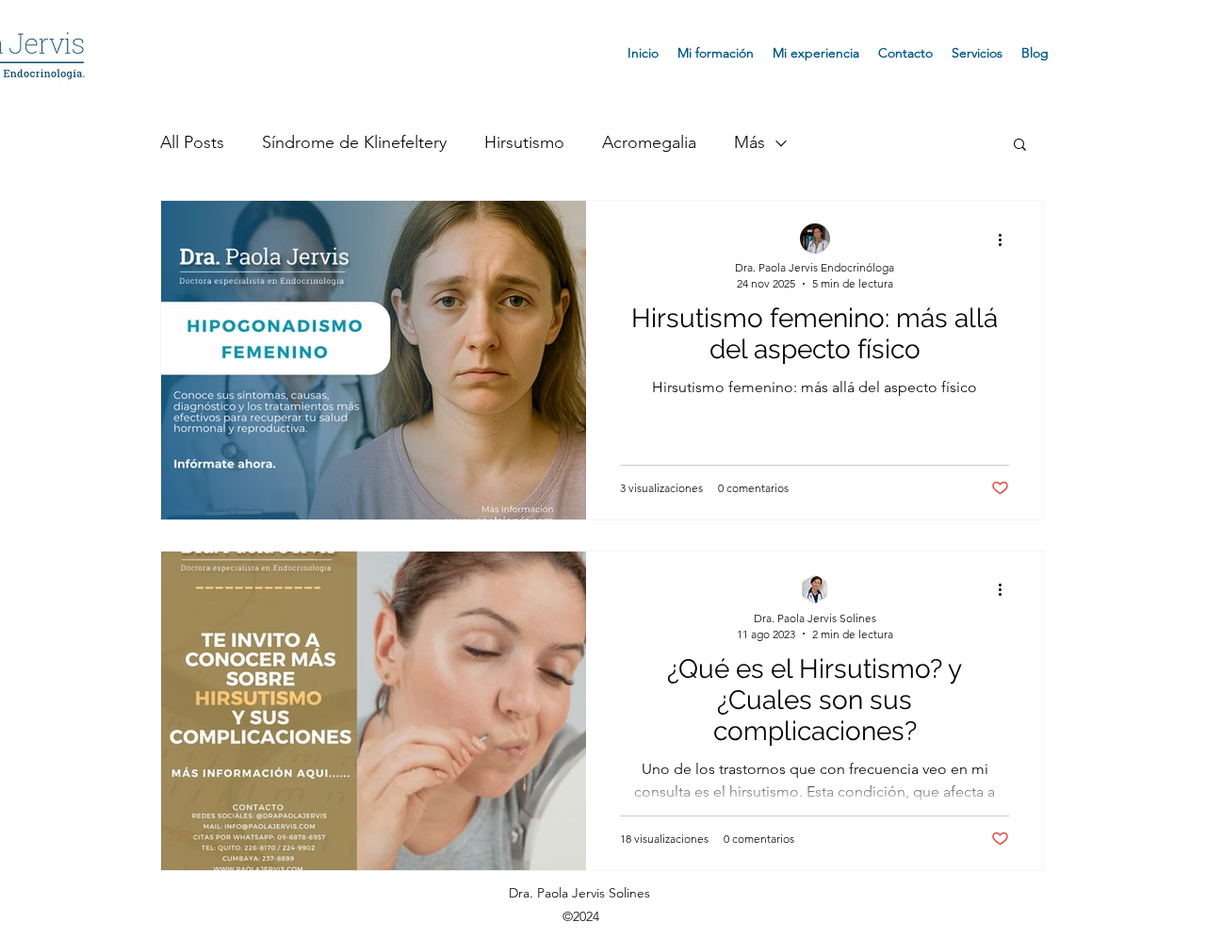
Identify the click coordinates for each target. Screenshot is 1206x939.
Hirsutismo (524, 142)
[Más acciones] (1006, 239)
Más (749, 142)
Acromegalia (649, 142)
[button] (1020, 146)
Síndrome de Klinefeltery (354, 142)
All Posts (192, 142)
